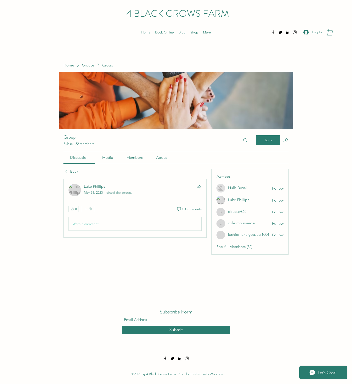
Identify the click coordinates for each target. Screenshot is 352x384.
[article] (135, 208)
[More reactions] (88, 209)
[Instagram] (294, 32)
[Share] (199, 187)
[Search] (245, 140)
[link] (79, 157)
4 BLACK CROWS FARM (177, 13)
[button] (330, 32)
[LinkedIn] (287, 32)
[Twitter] (280, 32)
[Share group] (286, 140)
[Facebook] (273, 32)
